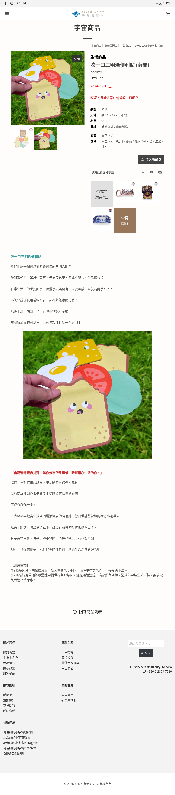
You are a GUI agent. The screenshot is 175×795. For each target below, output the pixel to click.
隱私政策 (9, 668)
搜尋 (147, 653)
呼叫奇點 (9, 711)
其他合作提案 (70, 663)
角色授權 (67, 652)
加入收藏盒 (154, 159)
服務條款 (9, 673)
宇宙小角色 (10, 657)
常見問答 (9, 705)
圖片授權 (67, 657)
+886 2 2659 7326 (159, 671)
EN (168, 3)
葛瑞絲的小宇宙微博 (16, 737)
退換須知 (9, 700)
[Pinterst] (151, 172)
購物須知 (9, 695)
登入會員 (67, 695)
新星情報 (9, 663)
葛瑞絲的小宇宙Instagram (20, 743)
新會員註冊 (68, 700)
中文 (159, 3)
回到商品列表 (90, 611)
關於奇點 (9, 652)
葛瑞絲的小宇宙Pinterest (19, 748)
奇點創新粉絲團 (13, 753)
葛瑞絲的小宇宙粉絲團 (18, 732)
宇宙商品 (67, 668)
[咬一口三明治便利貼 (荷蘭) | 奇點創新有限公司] (48, 88)
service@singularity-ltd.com (152, 667)
